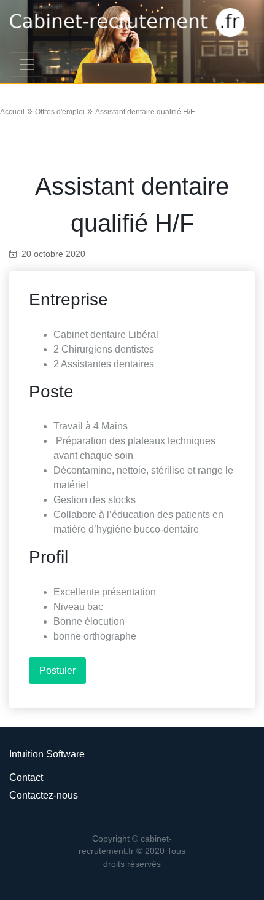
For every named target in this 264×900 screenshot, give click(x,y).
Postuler (57, 670)
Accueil (12, 112)
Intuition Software (47, 754)
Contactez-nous (43, 795)
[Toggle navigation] (27, 64)
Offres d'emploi (60, 112)
